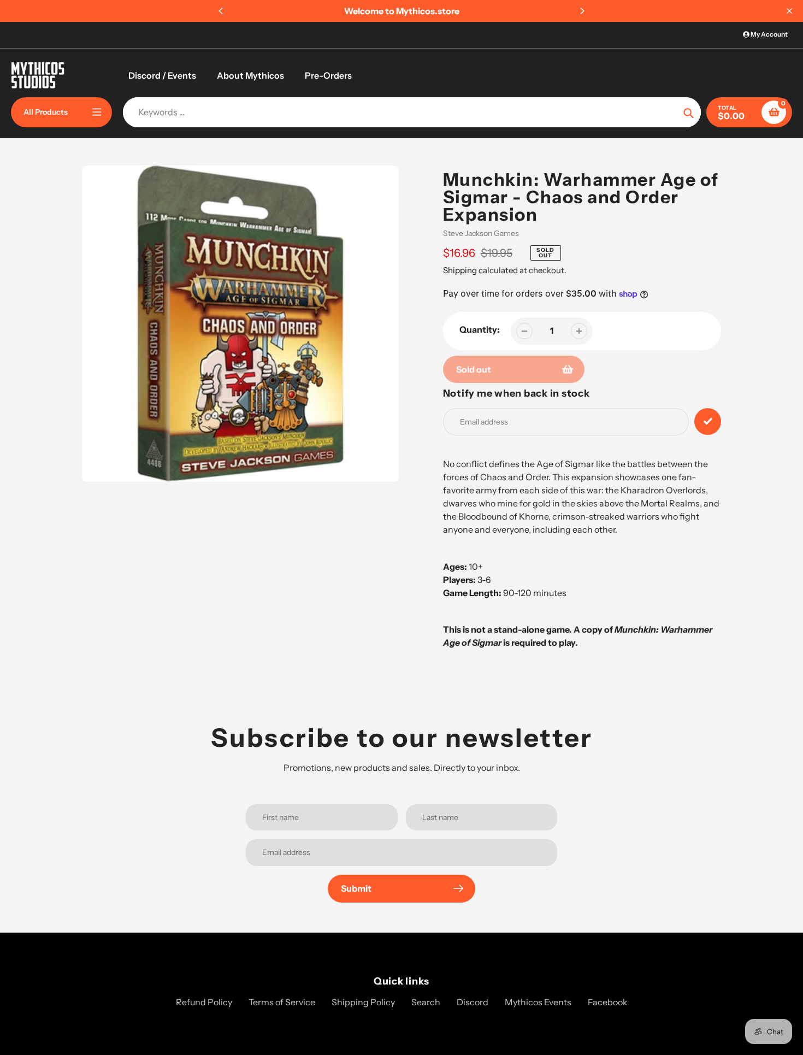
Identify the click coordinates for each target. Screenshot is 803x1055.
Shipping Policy (363, 1002)
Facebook (608, 1002)
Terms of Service (282, 1002)
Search (425, 1002)
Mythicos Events (538, 1002)
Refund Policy (204, 1002)
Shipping (460, 270)
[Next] (581, 10)
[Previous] (221, 10)
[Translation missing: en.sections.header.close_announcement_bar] (789, 10)
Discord (472, 1002)
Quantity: (479, 329)
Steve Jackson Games (481, 233)
